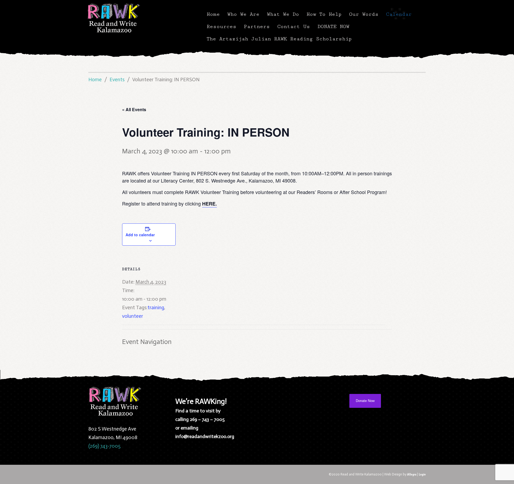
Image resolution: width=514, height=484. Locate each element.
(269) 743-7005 (104, 446)
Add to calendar (140, 234)
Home (213, 14)
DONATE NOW (333, 26)
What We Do (283, 14)
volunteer (132, 316)
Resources (221, 26)
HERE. (209, 203)
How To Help (324, 14)
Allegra (411, 474)
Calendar (399, 14)
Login (422, 474)
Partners (257, 26)
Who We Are (243, 14)
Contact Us (293, 26)
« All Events (134, 109)
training (156, 307)
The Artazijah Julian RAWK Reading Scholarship (279, 39)
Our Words (364, 14)
